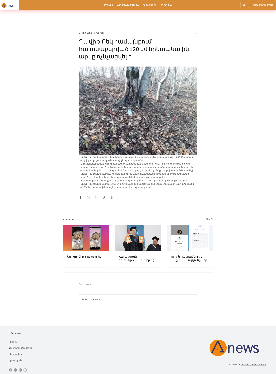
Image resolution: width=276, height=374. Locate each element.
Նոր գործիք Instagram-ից (84, 256)
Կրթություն (15, 360)
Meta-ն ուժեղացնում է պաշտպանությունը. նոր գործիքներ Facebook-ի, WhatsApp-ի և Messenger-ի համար (189, 258)
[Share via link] (103, 197)
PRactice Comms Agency (253, 364)
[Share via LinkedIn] (96, 197)
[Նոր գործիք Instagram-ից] (86, 238)
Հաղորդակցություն (20, 347)
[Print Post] (111, 197)
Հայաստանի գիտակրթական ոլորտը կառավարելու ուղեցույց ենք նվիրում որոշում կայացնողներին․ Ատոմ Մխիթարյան (137, 258)
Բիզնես (13, 341)
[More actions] (195, 33)
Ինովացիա (15, 354)
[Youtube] (25, 370)
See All (209, 218)
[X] (15, 370)
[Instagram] (20, 370)
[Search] (244, 5)
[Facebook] (10, 370)
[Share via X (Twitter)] (88, 197)
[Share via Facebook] (80, 197)
